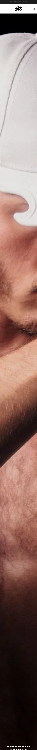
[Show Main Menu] (3, 9)
